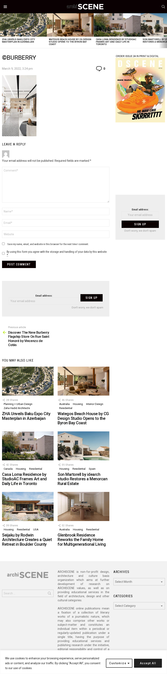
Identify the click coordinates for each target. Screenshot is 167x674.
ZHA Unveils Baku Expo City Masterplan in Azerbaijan (18, 40)
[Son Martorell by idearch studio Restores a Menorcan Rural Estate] (83, 445)
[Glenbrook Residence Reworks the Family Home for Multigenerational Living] (83, 506)
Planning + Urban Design (18, 404)
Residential (65, 408)
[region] (83, 662)
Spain (92, 468)
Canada (8, 468)
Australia (64, 404)
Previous (2, 30)
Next (165, 30)
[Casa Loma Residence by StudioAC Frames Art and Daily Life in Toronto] (117, 25)
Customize (117, 663)
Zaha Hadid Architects (17, 408)
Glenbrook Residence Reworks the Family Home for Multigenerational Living (82, 540)
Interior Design (94, 404)
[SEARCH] (163, 6)
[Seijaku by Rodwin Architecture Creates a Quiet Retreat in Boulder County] (28, 506)
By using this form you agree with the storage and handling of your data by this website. (57, 253)
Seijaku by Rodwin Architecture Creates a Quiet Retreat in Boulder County (27, 540)
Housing (78, 404)
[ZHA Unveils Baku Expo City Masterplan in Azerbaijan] (23, 25)
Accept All (148, 663)
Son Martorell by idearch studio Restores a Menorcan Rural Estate (82, 479)
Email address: (43, 295)
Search (49, 594)
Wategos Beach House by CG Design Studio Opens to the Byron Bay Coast (70, 42)
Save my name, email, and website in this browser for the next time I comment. (48, 244)
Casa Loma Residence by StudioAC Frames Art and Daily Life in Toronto (116, 42)
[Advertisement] (140, 161)
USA (35, 529)
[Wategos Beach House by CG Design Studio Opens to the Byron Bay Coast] (70, 25)
